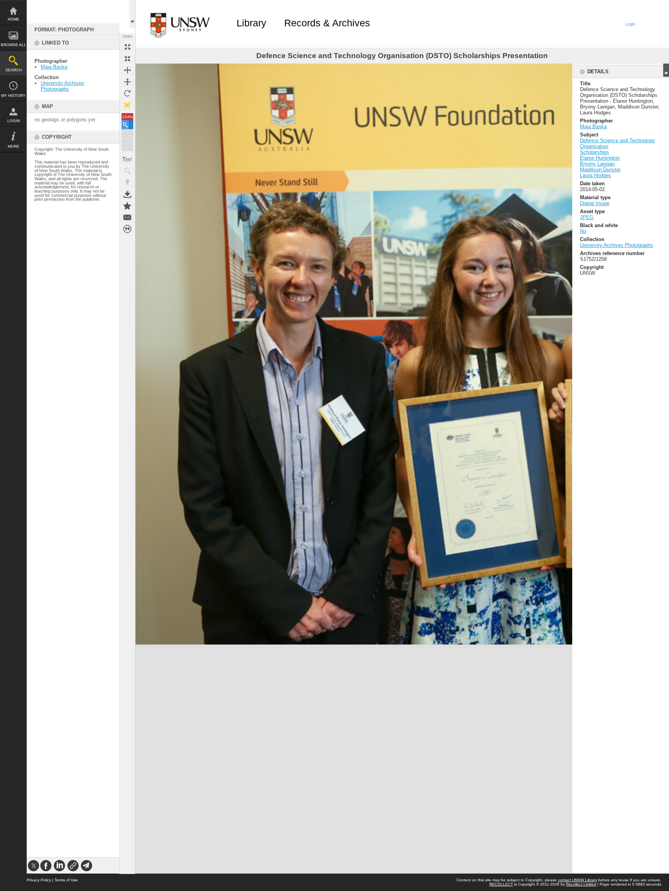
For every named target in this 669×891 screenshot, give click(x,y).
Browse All (13, 45)
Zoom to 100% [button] (127, 105)
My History (13, 95)
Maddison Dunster (600, 169)
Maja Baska (54, 67)
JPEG (587, 217)
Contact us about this (127, 217)
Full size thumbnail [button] (127, 47)
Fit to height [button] (127, 82)
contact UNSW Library (577, 880)
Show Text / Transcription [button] (127, 159)
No (583, 231)
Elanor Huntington (600, 158)
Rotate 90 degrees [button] (127, 93)
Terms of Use (66, 880)
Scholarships (594, 152)
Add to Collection (127, 206)
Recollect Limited (581, 884)
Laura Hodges (595, 175)
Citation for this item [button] (127, 229)
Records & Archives (327, 22)
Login (13, 121)
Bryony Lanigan (597, 164)
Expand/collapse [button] (666, 70)
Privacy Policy (39, 880)
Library (251, 22)
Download (127, 194)
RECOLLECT (501, 884)
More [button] (13, 146)
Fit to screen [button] (127, 58)
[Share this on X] (33, 865)
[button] (127, 124)
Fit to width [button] (127, 70)
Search (13, 70)
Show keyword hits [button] (127, 171)
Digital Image (594, 203)
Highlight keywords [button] (127, 182)
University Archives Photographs (62, 86)
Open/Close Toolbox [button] (132, 14)
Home (13, 19)
